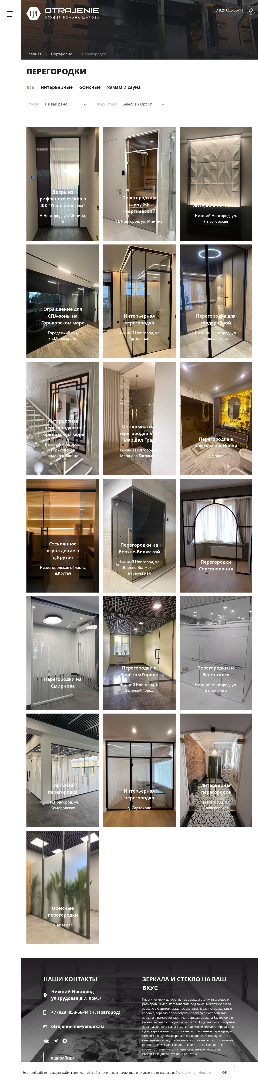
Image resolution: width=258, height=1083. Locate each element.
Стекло (32, 104)
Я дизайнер (63, 1058)
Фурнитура (107, 104)
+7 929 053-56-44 (228, 10)
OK (225, 1072)
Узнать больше (199, 1072)
